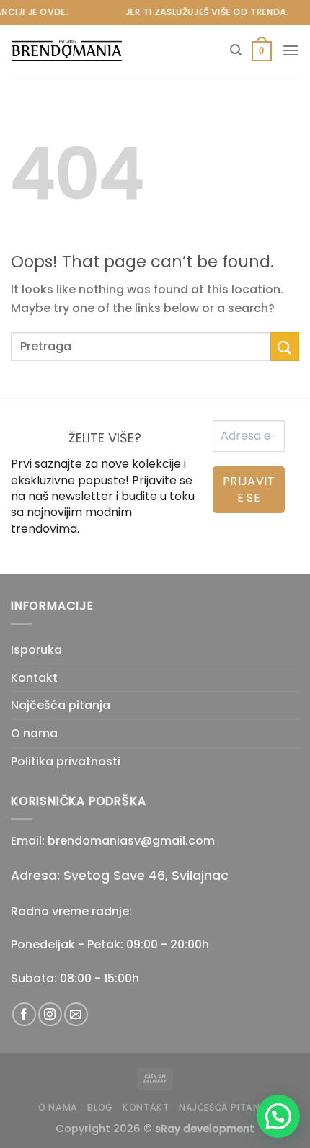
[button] (278, 1116)
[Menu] (290, 50)
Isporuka (36, 649)
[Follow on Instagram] (50, 1014)
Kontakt (34, 677)
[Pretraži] (236, 50)
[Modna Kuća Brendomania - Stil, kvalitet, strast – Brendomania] (83, 51)
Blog (99, 1107)
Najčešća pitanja (60, 705)
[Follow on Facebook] (24, 1014)
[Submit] (284, 346)
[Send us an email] (76, 1014)
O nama (34, 733)
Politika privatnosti (65, 761)
